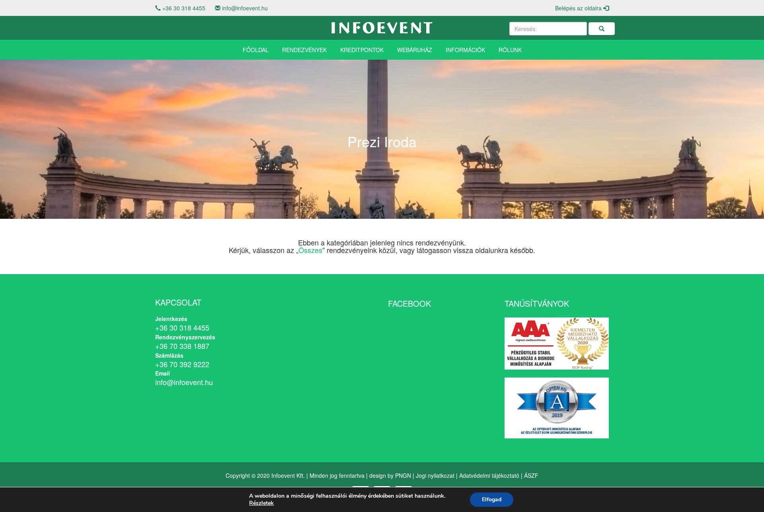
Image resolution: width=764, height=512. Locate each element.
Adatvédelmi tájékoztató (489, 475)
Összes (310, 250)
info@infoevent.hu (245, 8)
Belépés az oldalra (579, 8)
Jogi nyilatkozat (435, 475)
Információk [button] (465, 50)
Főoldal (256, 50)
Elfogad (491, 499)
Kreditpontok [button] (362, 50)
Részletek (261, 503)
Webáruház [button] (414, 50)
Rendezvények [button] (304, 50)
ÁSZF (531, 475)
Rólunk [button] (510, 50)
